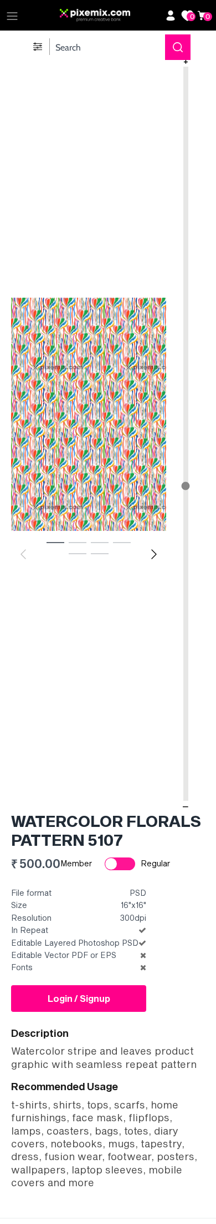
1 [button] (55, 542)
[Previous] (23, 554)
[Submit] (178, 47)
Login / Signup (79, 998)
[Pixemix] (110, 15)
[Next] (154, 554)
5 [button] (77, 553)
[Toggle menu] (12, 15)
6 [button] (100, 553)
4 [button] (122, 542)
